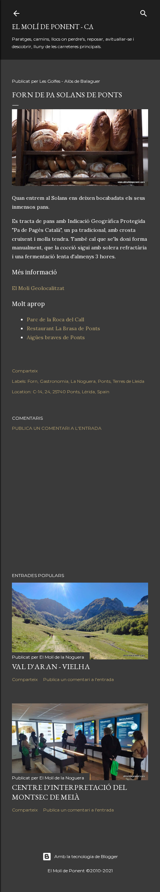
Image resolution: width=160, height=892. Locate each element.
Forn (33, 381)
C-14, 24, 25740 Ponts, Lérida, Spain (71, 391)
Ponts (104, 381)
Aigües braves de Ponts (56, 337)
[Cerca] (143, 11)
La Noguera (83, 381)
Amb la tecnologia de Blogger (86, 856)
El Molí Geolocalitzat (38, 288)
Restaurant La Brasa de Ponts (63, 328)
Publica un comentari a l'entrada (57, 428)
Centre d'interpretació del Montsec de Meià (69, 792)
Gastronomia (54, 381)
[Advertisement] (80, 502)
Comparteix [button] (25, 370)
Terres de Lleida (128, 381)
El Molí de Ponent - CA (52, 26)
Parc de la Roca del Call (55, 319)
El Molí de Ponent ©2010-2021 (80, 870)
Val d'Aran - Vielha (51, 666)
